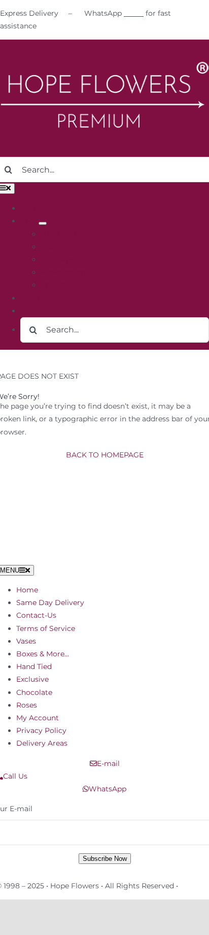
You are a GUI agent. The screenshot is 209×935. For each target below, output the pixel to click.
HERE (134, 13)
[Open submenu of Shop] (43, 223)
